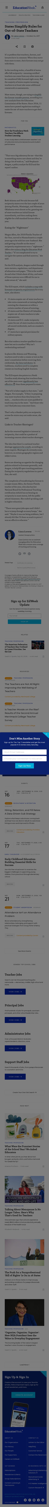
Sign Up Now (24, 766)
